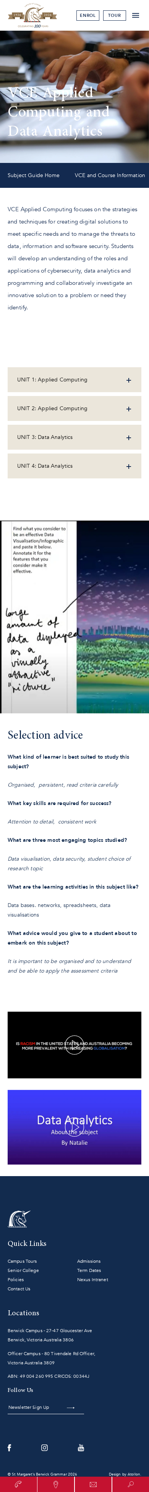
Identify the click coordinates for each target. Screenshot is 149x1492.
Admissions (88, 1261)
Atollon (134, 1474)
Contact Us (19, 1289)
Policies (16, 1280)
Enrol (88, 15)
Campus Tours (22, 1261)
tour (114, 15)
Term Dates (89, 1270)
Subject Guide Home (34, 175)
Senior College (23, 1270)
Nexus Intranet (92, 1280)
